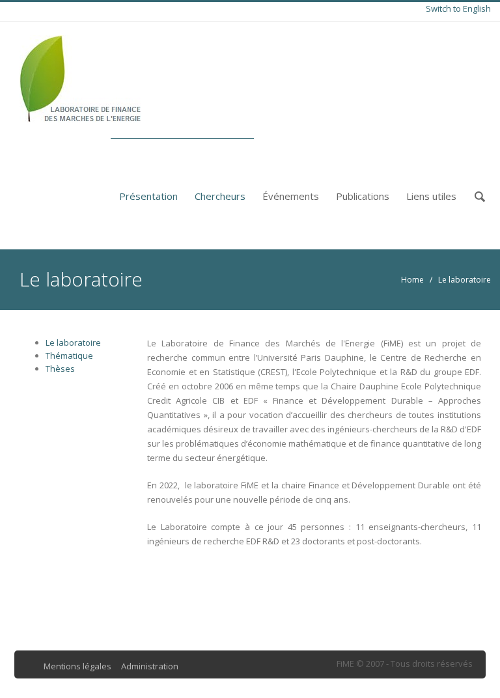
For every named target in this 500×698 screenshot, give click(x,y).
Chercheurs (220, 195)
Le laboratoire (73, 342)
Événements (290, 195)
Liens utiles (431, 195)
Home (412, 279)
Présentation (148, 195)
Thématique (69, 355)
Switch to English (458, 8)
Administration (149, 666)
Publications (362, 195)
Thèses (60, 368)
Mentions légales (77, 666)
